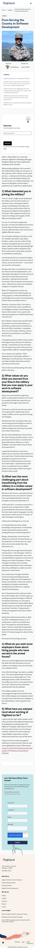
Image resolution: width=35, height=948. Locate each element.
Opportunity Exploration (9, 883)
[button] (30, 3)
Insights (4, 898)
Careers (4, 907)
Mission (4, 904)
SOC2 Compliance (30, 942)
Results (4, 895)
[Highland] (9, 3)
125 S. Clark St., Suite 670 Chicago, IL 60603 (9, 867)
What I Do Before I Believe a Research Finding (14, 914)
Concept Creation (7, 885)
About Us (4, 901)
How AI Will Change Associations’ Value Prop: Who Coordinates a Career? (16, 920)
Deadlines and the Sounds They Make (12, 917)
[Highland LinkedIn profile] (3, 942)
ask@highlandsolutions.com (12, 794)
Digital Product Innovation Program (12, 880)
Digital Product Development (10, 888)
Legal (23, 942)
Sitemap (17, 942)
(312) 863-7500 (6, 871)
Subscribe (7, 143)
